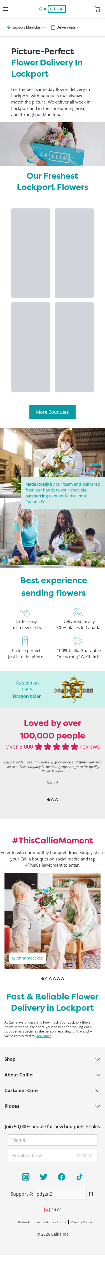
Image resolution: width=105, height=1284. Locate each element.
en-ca (57, 1209)
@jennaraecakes (27, 958)
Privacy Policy (81, 1222)
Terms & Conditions (50, 1222)
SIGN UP (84, 1155)
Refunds (24, 1222)
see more (43, 1036)
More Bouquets (52, 412)
